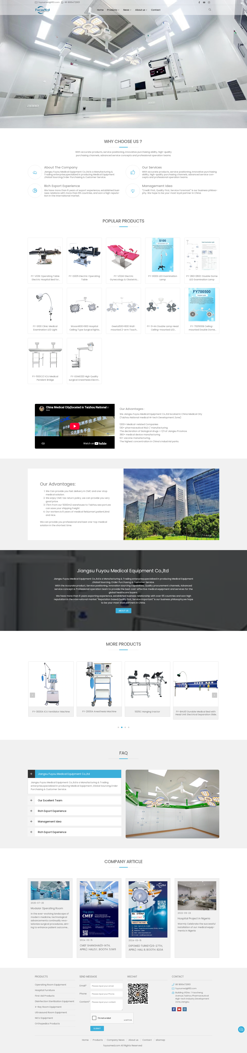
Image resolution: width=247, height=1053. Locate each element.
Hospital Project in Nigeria (194, 918)
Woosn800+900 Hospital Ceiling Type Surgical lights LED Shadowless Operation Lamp (84, 331)
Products (112, 10)
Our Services (152, 167)
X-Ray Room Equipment (48, 1007)
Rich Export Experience (62, 186)
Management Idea (157, 186)
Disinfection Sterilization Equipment (54, 1001)
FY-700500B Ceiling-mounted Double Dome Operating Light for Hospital (201, 330)
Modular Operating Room (47, 908)
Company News (116, 1040)
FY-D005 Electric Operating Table (84, 277)
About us (140, 10)
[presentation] (32, 695)
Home (100, 10)
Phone (83, 993)
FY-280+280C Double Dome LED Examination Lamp (202, 277)
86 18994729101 (72, 2)
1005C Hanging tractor (99, 711)
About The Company (60, 167)
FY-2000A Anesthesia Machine (51, 711)
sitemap (160, 1040)
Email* (83, 985)
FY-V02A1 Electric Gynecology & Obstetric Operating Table (123, 279)
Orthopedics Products (47, 1023)
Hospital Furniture (45, 990)
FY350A (196, 681)
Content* (84, 1001)
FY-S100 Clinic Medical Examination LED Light (45, 328)
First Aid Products (44, 995)
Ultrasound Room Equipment (51, 1012)
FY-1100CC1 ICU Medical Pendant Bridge (45, 378)
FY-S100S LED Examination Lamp (162, 277)
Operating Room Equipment (50, 984)
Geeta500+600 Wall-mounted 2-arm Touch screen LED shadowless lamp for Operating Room (123, 331)
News (126, 10)
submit (97, 1028)
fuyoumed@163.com (49, 2)
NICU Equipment (44, 1018)
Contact (156, 10)
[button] (118, 727)
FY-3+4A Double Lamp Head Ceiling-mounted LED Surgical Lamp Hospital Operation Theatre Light (163, 331)
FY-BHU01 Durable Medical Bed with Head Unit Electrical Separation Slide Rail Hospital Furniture (147, 714)
